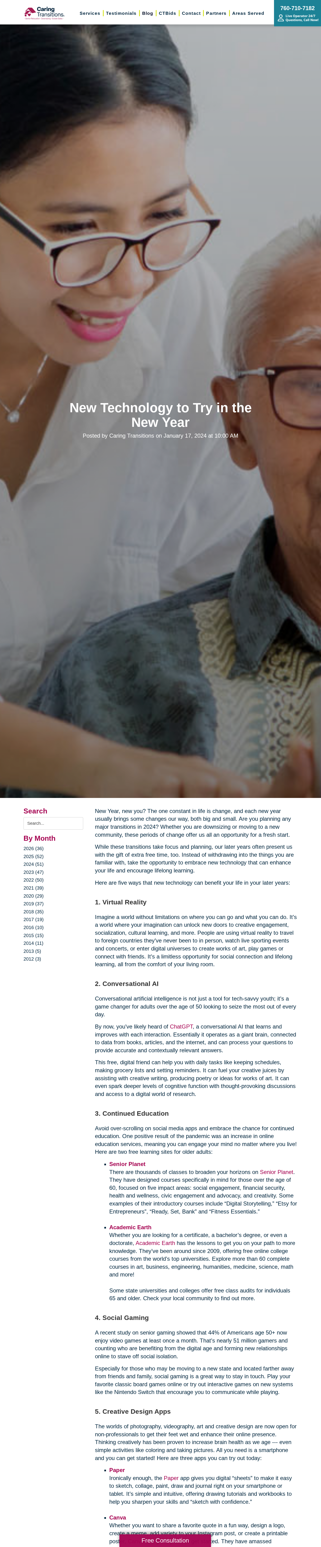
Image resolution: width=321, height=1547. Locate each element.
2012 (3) (32, 959)
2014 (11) (33, 943)
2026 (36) (33, 848)
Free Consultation (165, 1540)
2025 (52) (33, 856)
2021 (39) (33, 888)
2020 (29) (33, 896)
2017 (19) (33, 919)
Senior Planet (276, 1172)
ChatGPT (181, 1026)
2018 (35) (33, 911)
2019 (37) (33, 903)
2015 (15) (33, 935)
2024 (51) (33, 864)
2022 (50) (33, 880)
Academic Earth (155, 1243)
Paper (171, 1478)
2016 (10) (33, 927)
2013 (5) (32, 951)
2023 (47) (33, 872)
